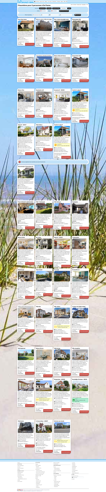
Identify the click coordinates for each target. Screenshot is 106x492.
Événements (54, 1)
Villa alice (38, 306)
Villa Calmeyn (57, 202)
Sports (36, 478)
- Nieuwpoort (19, 477)
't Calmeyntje (75, 237)
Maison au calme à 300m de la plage (44, 19)
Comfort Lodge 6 (76, 90)
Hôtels (69, 8)
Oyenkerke (75, 202)
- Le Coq (73, 462)
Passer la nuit (42, 1)
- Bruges (55, 476)
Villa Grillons (39, 124)
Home (18, 462)
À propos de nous (75, 475)
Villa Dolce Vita (21, 379)
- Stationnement (57, 468)
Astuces (18, 466)
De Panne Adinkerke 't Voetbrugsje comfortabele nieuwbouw (44, 55)
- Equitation (37, 487)
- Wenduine (56, 486)
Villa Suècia (21, 421)
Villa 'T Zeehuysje (40, 202)
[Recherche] (66, 1)
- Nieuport (73, 469)
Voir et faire (50, 1)
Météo (65, 1)
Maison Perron (39, 348)
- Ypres (55, 478)
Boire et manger (56, 462)
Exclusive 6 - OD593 (59, 90)
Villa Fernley (57, 348)
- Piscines (37, 479)
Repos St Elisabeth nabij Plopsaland (25, 201)
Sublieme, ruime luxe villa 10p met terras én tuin (26, 306)
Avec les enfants (20, 468)
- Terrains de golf (38, 484)
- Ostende (73, 465)
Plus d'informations (30, 44)
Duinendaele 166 (76, 19)
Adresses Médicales (57, 470)
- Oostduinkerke (75, 470)
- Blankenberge (56, 485)
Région (62, 1)
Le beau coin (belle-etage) (78, 306)
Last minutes (19, 481)
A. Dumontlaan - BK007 (42, 421)
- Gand (55, 477)
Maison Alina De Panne (60, 55)
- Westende (74, 467)
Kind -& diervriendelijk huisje (61, 19)
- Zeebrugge (56, 484)
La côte (55, 480)
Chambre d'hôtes (56, 8)
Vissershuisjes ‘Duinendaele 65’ (25, 166)
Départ (49, 10)
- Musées (37, 466)
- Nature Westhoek (75, 472)
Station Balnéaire (20, 465)
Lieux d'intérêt (38, 465)
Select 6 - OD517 (22, 124)
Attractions (37, 469)
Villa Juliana (57, 306)
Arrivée (38, 10)
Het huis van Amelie (59, 421)
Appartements (42, 8)
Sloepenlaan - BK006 (59, 379)
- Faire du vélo (38, 480)
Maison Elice (21, 55)
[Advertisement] (50, 51)
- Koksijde (73, 471)
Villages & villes (38, 475)
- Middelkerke (74, 466)
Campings (49, 8)
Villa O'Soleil (39, 269)
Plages (46, 1)
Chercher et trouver (64, 10)
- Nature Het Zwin (57, 481)
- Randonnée (37, 482)
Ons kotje (56, 269)
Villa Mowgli (21, 269)
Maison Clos (21, 90)
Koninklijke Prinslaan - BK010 (79, 379)
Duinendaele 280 (76, 55)
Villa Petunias (39, 379)
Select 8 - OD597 (58, 237)
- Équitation (37, 483)
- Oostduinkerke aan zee (22, 478)
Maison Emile (21, 237)
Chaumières (63, 8)
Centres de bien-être (39, 474)
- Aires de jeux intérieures (40, 471)
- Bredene (73, 463)
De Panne (37, 1)
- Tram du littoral (57, 469)
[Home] (34, 1)
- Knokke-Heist (56, 482)
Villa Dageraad (21, 348)
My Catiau (38, 237)
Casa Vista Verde (22, 19)
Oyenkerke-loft (40, 90)
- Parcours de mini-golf (39, 473)
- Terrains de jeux (38, 470)
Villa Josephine (76, 348)
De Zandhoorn (76, 269)
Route (55, 466)
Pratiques (58, 1)
